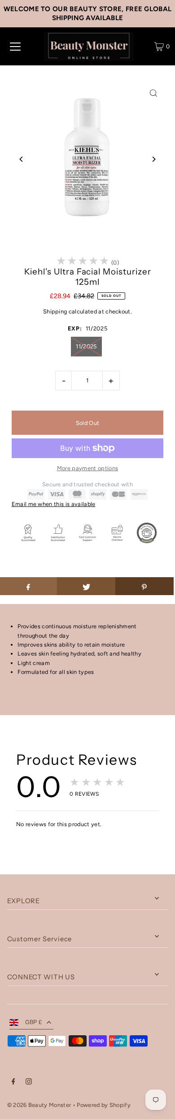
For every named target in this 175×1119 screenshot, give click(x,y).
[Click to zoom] (153, 93)
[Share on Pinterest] (144, 586)
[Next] (153, 159)
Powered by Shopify (104, 1105)
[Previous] (22, 159)
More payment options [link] (87, 468)
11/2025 (86, 346)
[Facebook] (13, 1082)
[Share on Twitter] (86, 586)
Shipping (55, 311)
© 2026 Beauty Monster (40, 1105)
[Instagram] (29, 1082)
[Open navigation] (15, 46)
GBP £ (34, 1022)
